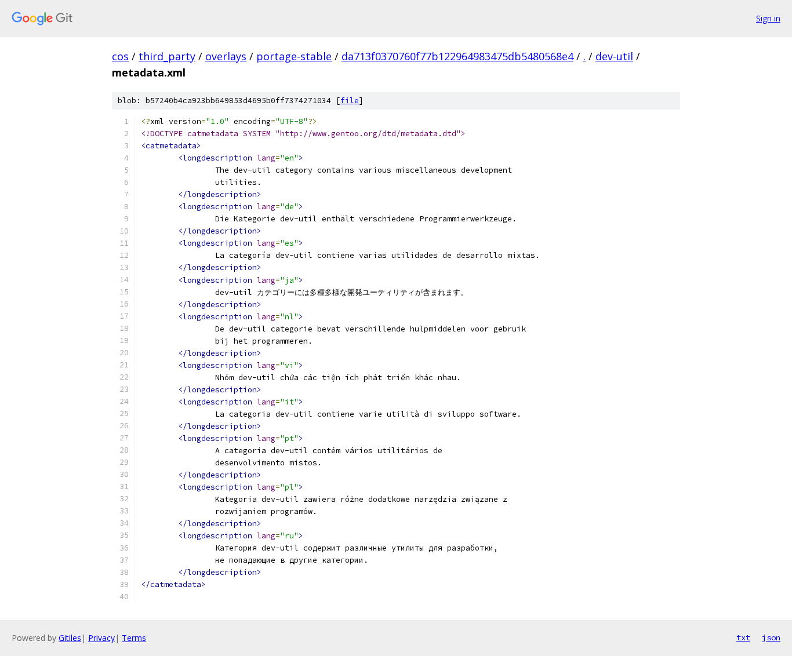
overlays (225, 56)
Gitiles (70, 637)
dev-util (614, 56)
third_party (167, 56)
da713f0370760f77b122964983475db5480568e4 (457, 56)
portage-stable (294, 56)
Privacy (101, 637)
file (349, 100)
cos (120, 56)
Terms (134, 637)
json (771, 637)
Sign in (768, 18)
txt (743, 637)
